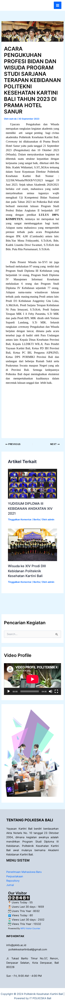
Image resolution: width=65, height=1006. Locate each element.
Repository (13, 880)
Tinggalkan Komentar (19, 519)
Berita (36, 519)
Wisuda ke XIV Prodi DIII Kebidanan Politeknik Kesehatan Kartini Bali (27, 571)
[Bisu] (50, 691)
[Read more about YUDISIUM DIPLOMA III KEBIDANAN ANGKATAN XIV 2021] (32, 483)
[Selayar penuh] (56, 691)
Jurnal (10, 885)
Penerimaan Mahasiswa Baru (24, 872)
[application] (32, 679)
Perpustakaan (14, 876)
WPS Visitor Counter (30, 928)
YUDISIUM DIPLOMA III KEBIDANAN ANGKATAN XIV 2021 (30, 508)
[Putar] (8, 691)
